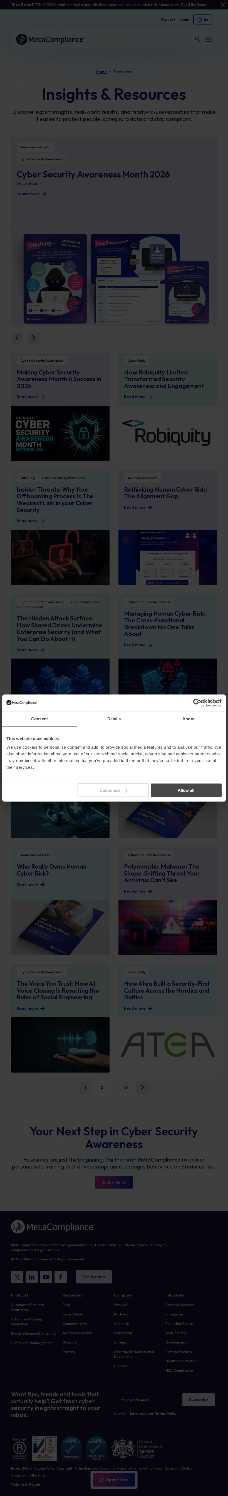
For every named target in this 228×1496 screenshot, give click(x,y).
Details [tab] (114, 718)
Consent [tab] (39, 718)
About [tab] (188, 718)
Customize (110, 790)
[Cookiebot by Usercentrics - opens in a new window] (197, 703)
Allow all (186, 790)
